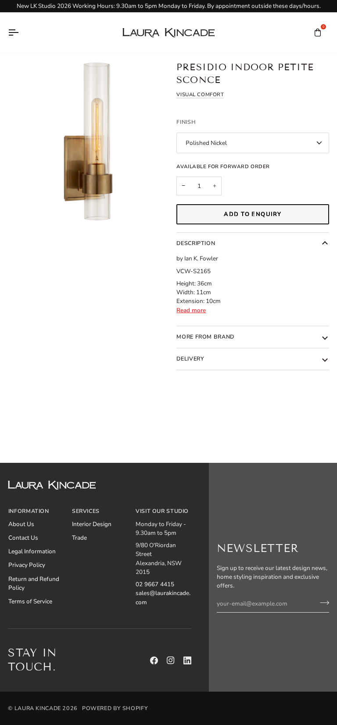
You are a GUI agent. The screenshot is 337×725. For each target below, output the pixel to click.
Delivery (190, 358)
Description (195, 243)
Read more (191, 310)
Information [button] (28, 511)
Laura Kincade (37, 708)
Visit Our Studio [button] (162, 511)
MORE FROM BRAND (205, 336)
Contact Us (23, 538)
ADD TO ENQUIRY (252, 214)
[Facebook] (154, 660)
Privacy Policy (26, 565)
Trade (79, 538)
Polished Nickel (206, 143)
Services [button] (86, 511)
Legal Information (32, 551)
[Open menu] (21, 32)
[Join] (322, 602)
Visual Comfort (200, 94)
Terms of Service (30, 601)
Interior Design (91, 524)
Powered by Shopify (115, 708)
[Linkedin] (187, 660)
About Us (21, 524)
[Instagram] (171, 660)
